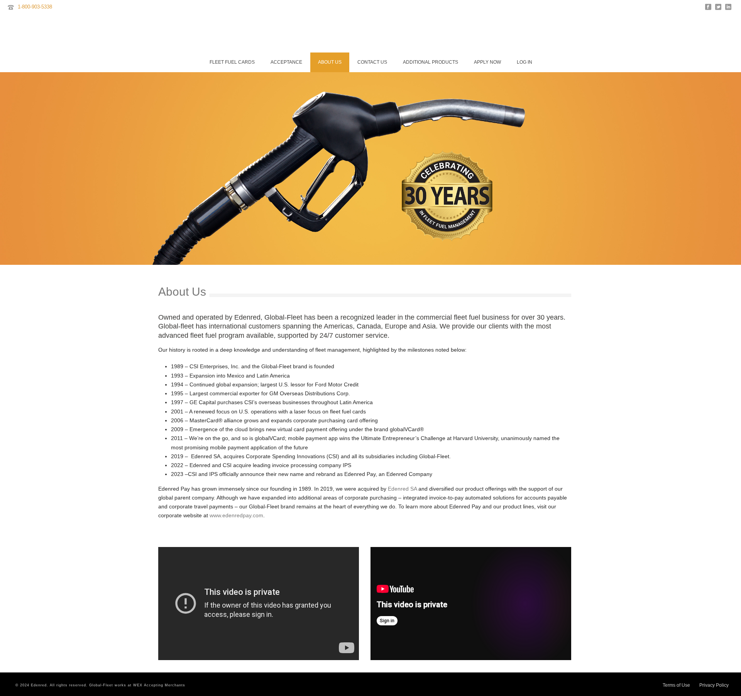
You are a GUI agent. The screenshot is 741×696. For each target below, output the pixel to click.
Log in (524, 62)
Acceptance (286, 62)
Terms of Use (676, 685)
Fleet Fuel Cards (232, 62)
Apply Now (487, 62)
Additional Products (430, 62)
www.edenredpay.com (236, 515)
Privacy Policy (714, 685)
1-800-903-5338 (35, 7)
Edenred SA (402, 489)
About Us (330, 62)
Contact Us (372, 62)
